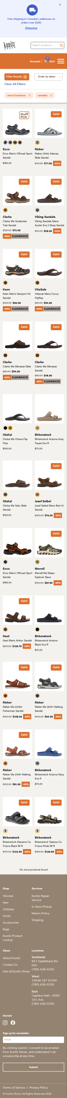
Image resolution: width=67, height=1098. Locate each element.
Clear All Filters (14, 84)
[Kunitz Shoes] (9, 45)
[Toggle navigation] (61, 61)
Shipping (31, 28)
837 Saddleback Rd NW (45, 963)
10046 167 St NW (44, 980)
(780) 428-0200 (43, 969)
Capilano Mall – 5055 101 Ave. (46, 997)
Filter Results (14, 76)
